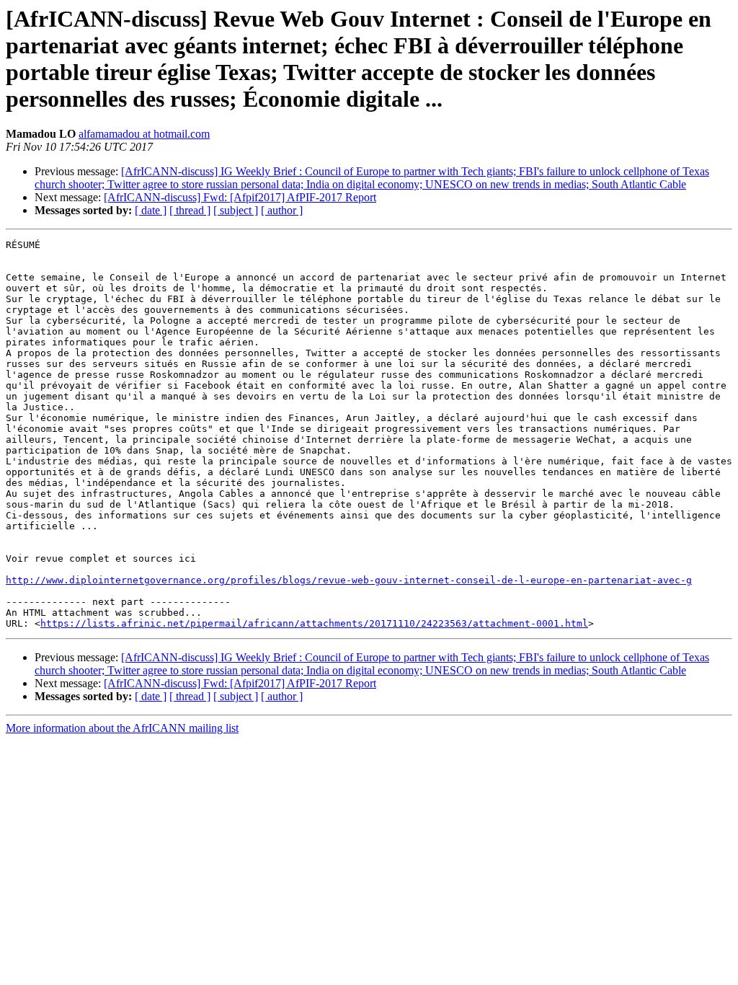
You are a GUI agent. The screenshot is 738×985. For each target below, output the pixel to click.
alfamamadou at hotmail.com (144, 134)
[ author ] (282, 210)
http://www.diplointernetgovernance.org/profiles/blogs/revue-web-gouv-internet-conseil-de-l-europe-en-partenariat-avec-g (349, 580)
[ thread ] (189, 210)
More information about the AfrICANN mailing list (122, 728)
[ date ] (150, 210)
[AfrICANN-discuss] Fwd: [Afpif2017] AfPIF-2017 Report (240, 197)
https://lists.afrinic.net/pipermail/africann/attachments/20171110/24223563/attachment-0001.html (314, 623)
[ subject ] (235, 210)
